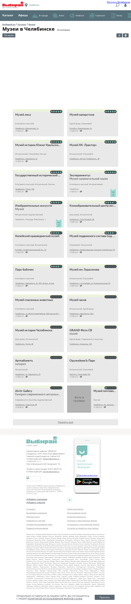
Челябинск (37, 586)
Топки (45, 582)
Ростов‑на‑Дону (31, 574)
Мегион (28, 563)
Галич (69, 546)
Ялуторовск (76, 588)
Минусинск (56, 563)
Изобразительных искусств (33, 205)
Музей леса (23, 114)
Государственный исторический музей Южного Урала (51, 175)
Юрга (66, 588)
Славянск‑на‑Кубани (79, 576)
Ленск (77, 559)
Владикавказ (30, 544)
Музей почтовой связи (108, 391)
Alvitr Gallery (23, 391)
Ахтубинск (29, 538)
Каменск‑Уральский (73, 551)
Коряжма (86, 555)
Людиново (45, 561)
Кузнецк (64, 557)
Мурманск (29, 565)
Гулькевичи (60, 548)
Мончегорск (92, 563)
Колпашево (36, 555)
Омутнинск (29, 571)
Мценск (41, 565)
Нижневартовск (81, 567)
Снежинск (97, 576)
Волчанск (76, 544)
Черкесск (51, 586)
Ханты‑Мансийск (85, 584)
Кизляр (53, 553)
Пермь (102, 571)
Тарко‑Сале (79, 580)
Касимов (35, 553)
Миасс (42, 563)
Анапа (28, 536)
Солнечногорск (38, 578)
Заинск (38, 549)
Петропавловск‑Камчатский (35, 572)
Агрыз (60, 534)
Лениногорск (56, 559)
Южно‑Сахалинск (50, 588)
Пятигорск (80, 572)
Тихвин (102, 580)
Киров (75, 553)
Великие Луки (59, 542)
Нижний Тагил (42, 569)
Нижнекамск (91, 567)
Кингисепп (64, 553)
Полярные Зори (55, 572)
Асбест (90, 536)
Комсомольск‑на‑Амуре (55, 555)
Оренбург (43, 571)
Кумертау (85, 557)
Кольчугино (43, 555)
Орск (59, 571)
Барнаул (59, 538)
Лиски (103, 559)
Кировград (81, 553)
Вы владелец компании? (36, 513)
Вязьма (54, 546)
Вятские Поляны (62, 546)
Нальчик (83, 565)
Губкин (42, 548)
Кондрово (80, 555)
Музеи (31, 24)
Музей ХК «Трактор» (83, 145)
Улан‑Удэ (80, 582)
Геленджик (80, 546)
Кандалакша (97, 551)
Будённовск (30, 542)
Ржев (89, 572)
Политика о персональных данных (82, 520)
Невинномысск (44, 567)
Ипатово (92, 549)
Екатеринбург (95, 548)
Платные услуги (33, 517)
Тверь (85, 580)
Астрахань (101, 536)
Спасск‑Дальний (63, 578)
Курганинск (96, 557)
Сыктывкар (57, 580)
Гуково (54, 548)
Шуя (103, 586)
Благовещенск (59, 540)
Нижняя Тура (51, 569)
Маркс (95, 561)
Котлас (98, 555)
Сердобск (64, 576)
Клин (92, 553)
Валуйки (51, 542)
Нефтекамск (62, 567)
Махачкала (101, 561)
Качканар (42, 553)
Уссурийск (48, 584)
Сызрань (51, 580)
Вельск (79, 542)
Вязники (49, 546)
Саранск (80, 574)
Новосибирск (77, 569)
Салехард (65, 574)
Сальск (70, 574)
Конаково (66, 555)
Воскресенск (94, 544)
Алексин (93, 534)
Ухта (65, 584)
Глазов (86, 546)
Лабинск (41, 559)
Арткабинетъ (24, 360)
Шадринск (81, 586)
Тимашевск (96, 580)
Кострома (93, 555)
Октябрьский (97, 569)
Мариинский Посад (87, 561)
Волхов (70, 544)
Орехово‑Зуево (52, 571)
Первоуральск (94, 571)
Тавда (63, 580)
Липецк (97, 559)
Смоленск (90, 576)
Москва (28, 534)
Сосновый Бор (49, 578)
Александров (87, 534)
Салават (59, 574)
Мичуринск (72, 563)
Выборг (28, 546)
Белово (87, 538)
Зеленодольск (59, 549)
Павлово (66, 571)
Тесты (119, 15)
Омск (103, 569)
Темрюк (90, 580)
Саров (91, 574)
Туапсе (57, 582)
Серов (70, 576)
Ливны (91, 559)
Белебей (81, 538)
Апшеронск (58, 536)
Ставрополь (73, 578)
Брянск (88, 540)
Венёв (84, 542)
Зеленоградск (50, 549)
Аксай (74, 534)
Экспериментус (80, 175)
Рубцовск (40, 574)
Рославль (95, 572)
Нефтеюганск (71, 567)
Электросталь (30, 588)
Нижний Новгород (32, 569)
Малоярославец (75, 561)
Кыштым (34, 559)
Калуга (64, 551)
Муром (35, 565)
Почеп (63, 572)
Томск (41, 582)
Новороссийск (68, 569)
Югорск (42, 588)
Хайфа (77, 584)
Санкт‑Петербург (36, 534)
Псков (68, 572)
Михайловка (64, 563)
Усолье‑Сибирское (38, 584)
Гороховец (101, 546)
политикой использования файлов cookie (54, 598)
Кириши (70, 553)
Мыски (46, 565)
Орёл (36, 571)
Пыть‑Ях (73, 572)
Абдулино (50, 534)
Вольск (81, 544)
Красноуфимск (49, 557)
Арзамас (65, 536)
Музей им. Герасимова (84, 269)
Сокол (103, 576)
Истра (34, 551)
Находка (28, 567)
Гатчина (73, 546)
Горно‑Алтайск (93, 546)
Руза (44, 574)
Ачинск (35, 538)
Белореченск (101, 538)
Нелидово (53, 567)
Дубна (86, 548)
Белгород (75, 538)
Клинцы (97, 553)
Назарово (77, 565)
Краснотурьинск (39, 557)
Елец (27, 549)
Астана (95, 536)
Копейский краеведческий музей (37, 236)
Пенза (86, 571)
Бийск (44, 540)
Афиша (23, 15)
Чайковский (101, 584)
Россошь (102, 572)
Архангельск (83, 536)
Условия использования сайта (39, 524)
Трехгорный (50, 582)
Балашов (53, 538)
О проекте (30, 509)
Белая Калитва (67, 538)
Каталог (7, 15)
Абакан (44, 534)
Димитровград (72, 548)
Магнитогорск (60, 561)
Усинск (102, 582)
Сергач (48, 576)
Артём (77, 536)
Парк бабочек (24, 269)
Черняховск (58, 586)
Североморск (40, 576)
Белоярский (30, 540)
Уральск (97, 582)
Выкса (33, 546)
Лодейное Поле (31, 561)
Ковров (102, 553)
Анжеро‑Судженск (42, 536)
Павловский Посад (76, 571)
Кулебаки (78, 557)
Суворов (35, 580)
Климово (88, 553)
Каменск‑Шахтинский (86, 551)
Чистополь (70, 586)
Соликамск (29, 578)
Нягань (90, 569)
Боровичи (77, 540)
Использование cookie (76, 513)
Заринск (43, 549)
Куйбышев (71, 557)
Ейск (89, 548)
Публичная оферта (75, 509)
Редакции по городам (35, 520)
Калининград (58, 551)
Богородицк (69, 540)
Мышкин (51, 565)
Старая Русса (82, 578)
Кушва (28, 559)
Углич (70, 582)
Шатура (87, 586)
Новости (80, 15)
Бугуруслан (101, 540)
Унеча (92, 582)
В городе (43, 15)
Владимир (38, 544)
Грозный (36, 548)
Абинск (55, 534)
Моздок (85, 563)
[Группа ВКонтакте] (69, 500)
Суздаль (40, 580)
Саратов (86, 574)
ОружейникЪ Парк (82, 360)
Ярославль (84, 588)
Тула (60, 582)
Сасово (95, 574)
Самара (75, 574)
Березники (38, 540)
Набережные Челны (61, 565)
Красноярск (58, 557)
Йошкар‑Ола (44, 551)
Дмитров (81, 548)
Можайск (79, 563)
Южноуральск (60, 588)
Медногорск (35, 563)
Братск (83, 540)
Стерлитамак (101, 578)
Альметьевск (100, 534)
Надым (71, 565)
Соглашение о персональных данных (83, 524)
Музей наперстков (81, 114)
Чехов (64, 586)
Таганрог (68, 580)
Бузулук (36, 542)
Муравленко (101, 563)
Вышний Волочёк (40, 546)
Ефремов (32, 549)
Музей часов (77, 300)
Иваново (81, 549)
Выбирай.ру (8, 24)
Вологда (64, 544)
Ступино (29, 580)
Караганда (29, 553)
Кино (61, 15)
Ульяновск (87, 582)
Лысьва (39, 561)
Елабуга (102, 548)
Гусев (66, 548)
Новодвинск (59, 569)
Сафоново (101, 574)
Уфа (62, 584)
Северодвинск (30, 576)
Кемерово (48, 553)
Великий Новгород (71, 542)
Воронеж (87, 544)
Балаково (41, 538)
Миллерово (48, 563)
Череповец (44, 586)
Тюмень (65, 582)
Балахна (47, 538)
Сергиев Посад (55, 576)
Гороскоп (100, 15)
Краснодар (29, 557)
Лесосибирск (84, 559)
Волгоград (45, 544)
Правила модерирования (37, 528)
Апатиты (51, 536)
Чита (76, 586)
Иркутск (102, 549)
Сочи (56, 578)
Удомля (74, 582)
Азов (70, 534)
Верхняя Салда (91, 542)
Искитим (29, 551)
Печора (47, 572)
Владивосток (100, 542)
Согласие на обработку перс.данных (83, 528)
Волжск (59, 544)
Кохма (103, 555)
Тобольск (29, 582)
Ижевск (86, 549)
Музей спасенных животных (34, 300)
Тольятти (36, 582)
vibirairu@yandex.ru (51, 459)
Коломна (29, 555)
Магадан (52, 561)
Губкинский (48, 548)
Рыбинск (49, 574)
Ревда (86, 572)
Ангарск (33, 536)
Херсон (94, 584)
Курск (103, 557)
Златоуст (74, 549)
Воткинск (102, 544)
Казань (51, 551)
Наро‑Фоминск (91, 565)
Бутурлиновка (44, 542)
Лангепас (47, 559)
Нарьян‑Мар (101, 565)
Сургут (46, 580)
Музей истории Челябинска (33, 330)
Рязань (54, 574)
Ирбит (97, 549)
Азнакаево (65, 534)
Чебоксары (29, 586)
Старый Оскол (91, 578)
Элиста (37, 588)
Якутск (71, 588)
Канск (103, 551)
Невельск (36, 567)
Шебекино (98, 586)
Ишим (38, 551)
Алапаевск (79, 534)
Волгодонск (52, 544)
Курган (91, 557)
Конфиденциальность (76, 517)
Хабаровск (71, 584)
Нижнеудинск (100, 567)
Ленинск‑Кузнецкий (67, 559)
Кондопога (73, 555)
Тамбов (73, 580)
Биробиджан (51, 540)
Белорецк (93, 538)
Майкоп (67, 561)
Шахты (92, 586)
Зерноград (68, 549)
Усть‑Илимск (56, 584)
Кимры (58, 553)
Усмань (28, 584)
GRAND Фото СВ (80, 330)
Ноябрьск (85, 569)
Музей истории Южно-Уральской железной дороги (49, 145)
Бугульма (94, 540)
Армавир (71, 536)
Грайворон (29, 548)
